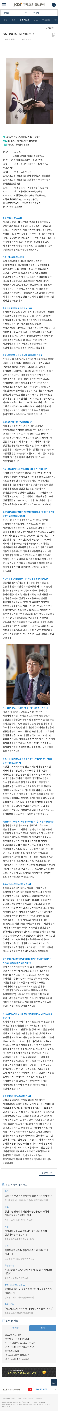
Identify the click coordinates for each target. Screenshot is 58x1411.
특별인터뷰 (24, 20)
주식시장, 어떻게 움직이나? (16, 1355)
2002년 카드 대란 (13, 1334)
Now (36, 20)
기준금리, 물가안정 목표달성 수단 (19, 1347)
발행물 (6, 13)
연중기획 (46, 20)
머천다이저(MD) (12, 1351)
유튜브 (30, 1389)
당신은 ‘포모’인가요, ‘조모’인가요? (19, 1343)
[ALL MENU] (4, 4)
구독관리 (49, 27)
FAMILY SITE (41, 1389)
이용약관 (38, 1398)
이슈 (13, 20)
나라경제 (35, 13)
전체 (43, 1327)
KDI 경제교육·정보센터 (29, 5)
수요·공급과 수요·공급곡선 (17, 1359)
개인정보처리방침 (8, 1398)
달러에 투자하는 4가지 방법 (17, 1338)
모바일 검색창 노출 (54, 5)
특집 (5, 20)
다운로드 (53, 35)
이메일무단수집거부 (25, 1398)
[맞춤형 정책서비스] (29, 1372)
